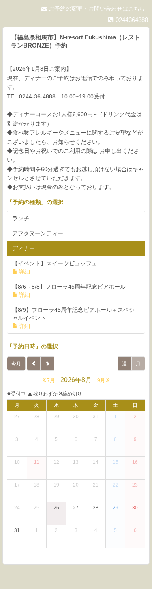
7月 (50, 380)
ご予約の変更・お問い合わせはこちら (96, 8)
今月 (16, 364)
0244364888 (131, 19)
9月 (101, 380)
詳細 (24, 271)
